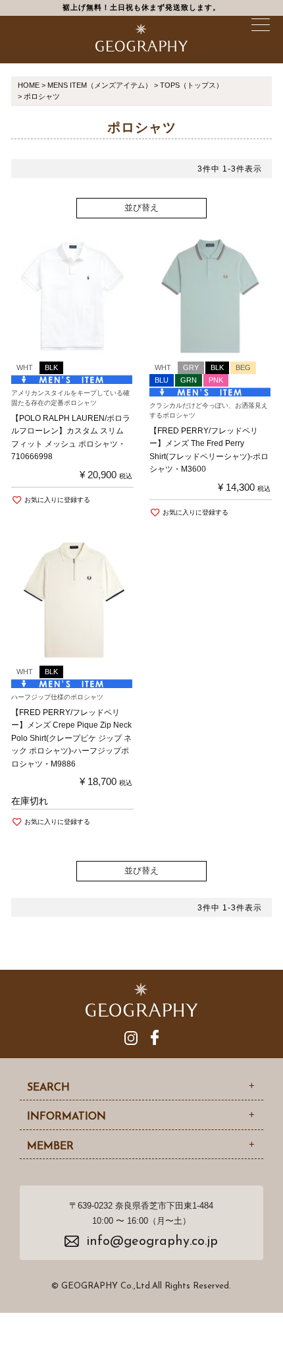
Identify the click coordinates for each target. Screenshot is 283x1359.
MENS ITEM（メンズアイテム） (99, 85)
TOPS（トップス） (191, 85)
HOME (28, 85)
